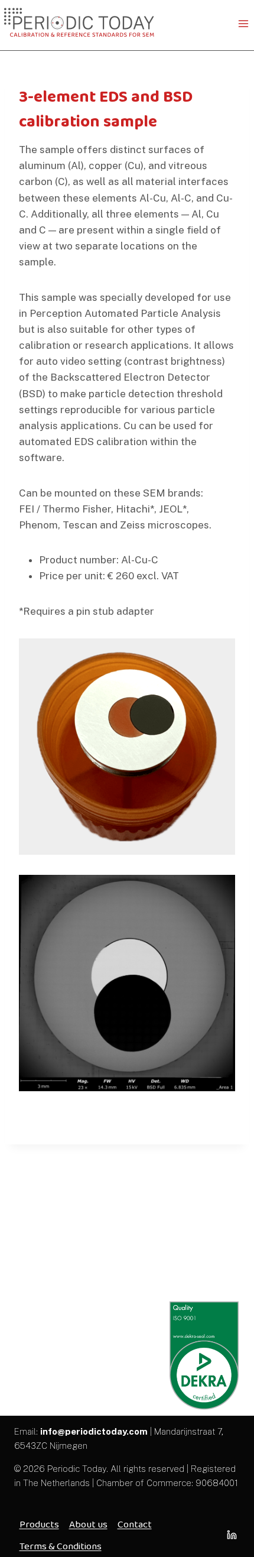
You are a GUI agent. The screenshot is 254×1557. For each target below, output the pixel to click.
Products (39, 1524)
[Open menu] (243, 23)
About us (88, 1524)
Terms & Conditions (60, 1546)
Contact (135, 1524)
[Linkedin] (231, 1535)
